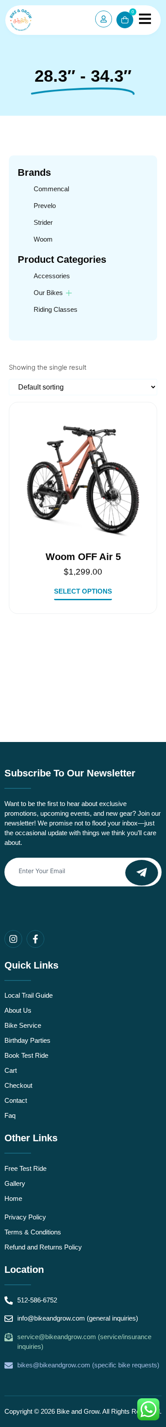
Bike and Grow (78, 1411)
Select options (83, 591)
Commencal (51, 189)
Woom (43, 239)
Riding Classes (55, 309)
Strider (43, 222)
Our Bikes (48, 292)
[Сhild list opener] (69, 293)
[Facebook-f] (35, 939)
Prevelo (45, 205)
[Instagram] (13, 939)
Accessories (52, 276)
